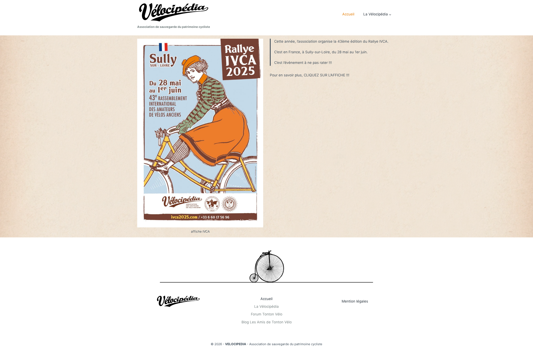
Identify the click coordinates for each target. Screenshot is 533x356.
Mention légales (355, 301)
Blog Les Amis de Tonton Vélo (267, 322)
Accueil (348, 14)
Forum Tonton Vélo (266, 314)
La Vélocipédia (266, 306)
